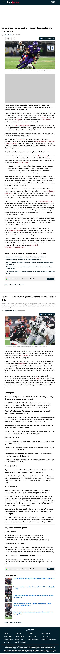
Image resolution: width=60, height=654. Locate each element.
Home (6, 284)
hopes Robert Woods (14, 230)
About (6, 633)
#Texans (37, 133)
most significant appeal (45, 201)
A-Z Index (7, 642)
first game (21, 363)
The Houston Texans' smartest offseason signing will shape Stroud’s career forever (30, 272)
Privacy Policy (45, 636)
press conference (22, 162)
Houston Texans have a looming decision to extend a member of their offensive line (29, 267)
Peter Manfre (8, 35)
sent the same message (23, 125)
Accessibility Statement (48, 639)
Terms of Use (8, 639)
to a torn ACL (24, 355)
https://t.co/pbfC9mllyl (48, 133)
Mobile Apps (8, 636)
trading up (18, 120)
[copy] (14, 38)
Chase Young (51, 141)
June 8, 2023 (24, 136)
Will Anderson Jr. (48, 120)
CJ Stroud (43, 117)
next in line (21, 139)
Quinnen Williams (40, 141)
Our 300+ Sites (45, 633)
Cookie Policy (19, 639)
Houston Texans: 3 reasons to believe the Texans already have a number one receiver (29, 263)
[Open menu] (4, 2)
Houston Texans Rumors (17, 284)
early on (37, 378)
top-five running (43, 156)
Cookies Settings (20, 642)
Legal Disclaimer (33, 639)
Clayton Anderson (9, 310)
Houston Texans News (16, 622)
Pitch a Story (32, 636)
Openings (18, 633)
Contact (30, 633)
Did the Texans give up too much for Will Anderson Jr (23, 259)
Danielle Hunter (12, 143)
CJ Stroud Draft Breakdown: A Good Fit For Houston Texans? (25, 257)
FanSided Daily (19, 636)
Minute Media (11, 646)
